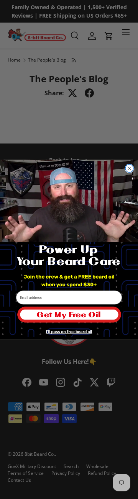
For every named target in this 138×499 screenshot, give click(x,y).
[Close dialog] (129, 168)
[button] (69, 317)
